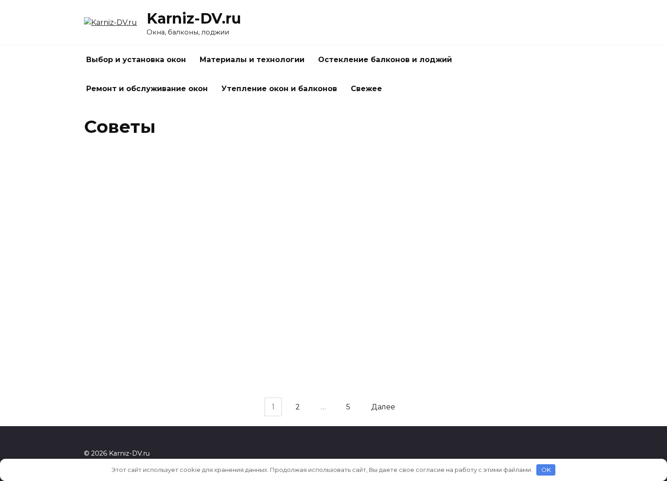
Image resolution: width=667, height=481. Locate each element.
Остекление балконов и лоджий (385, 59)
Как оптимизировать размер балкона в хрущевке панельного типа (143, 340)
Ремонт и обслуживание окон (147, 88)
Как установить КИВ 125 (308, 208)
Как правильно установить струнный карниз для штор (333, 335)
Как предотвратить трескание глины (503, 335)
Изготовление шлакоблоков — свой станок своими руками (331, 269)
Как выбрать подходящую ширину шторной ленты (147, 212)
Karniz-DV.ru (194, 18)
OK (546, 469)
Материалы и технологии (252, 59)
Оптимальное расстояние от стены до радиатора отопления (512, 269)
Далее (383, 407)
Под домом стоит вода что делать (511, 208)
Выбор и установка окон (136, 59)
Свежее (366, 88)
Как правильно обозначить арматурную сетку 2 (133, 401)
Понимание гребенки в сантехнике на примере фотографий (148, 269)
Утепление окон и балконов (279, 88)
